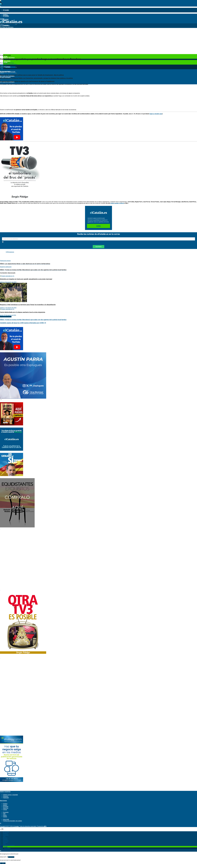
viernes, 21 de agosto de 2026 (8, 307)
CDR (7, 252)
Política (5, 803)
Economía (5, 812)
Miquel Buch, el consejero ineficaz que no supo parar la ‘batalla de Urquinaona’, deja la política (32, 75)
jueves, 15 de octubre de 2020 (8, 64)
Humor (5, 815)
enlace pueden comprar (117, 203)
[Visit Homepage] (3, 0)
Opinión (5, 816)
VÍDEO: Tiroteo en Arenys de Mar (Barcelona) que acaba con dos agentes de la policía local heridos (33, 320)
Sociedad (8, 55)
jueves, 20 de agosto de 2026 (8, 315)
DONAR (2, 19)
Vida (4, 813)
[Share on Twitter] (0, 69)
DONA (98, 226)
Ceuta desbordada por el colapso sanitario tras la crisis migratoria (22, 312)
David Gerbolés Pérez (8, 63)
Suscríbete (7, 67)
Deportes (5, 808)
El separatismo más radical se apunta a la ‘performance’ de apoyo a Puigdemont (27, 81)
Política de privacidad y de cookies (12, 821)
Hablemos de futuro (9, 845)
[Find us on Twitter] (0, 6)
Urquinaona (11, 252)
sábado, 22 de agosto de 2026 (8, 282)
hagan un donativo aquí (156, 114)
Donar (5, 846)
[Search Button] (16, 67)
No (4, 863)
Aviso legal (6, 819)
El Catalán (6, 10)
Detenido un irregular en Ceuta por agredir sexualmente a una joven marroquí (26, 279)
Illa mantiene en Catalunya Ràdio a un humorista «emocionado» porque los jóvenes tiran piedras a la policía (36, 78)
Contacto (5, 796)
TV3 (4, 30)
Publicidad (6, 797)
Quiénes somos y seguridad (10, 794)
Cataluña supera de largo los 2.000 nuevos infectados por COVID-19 (23, 323)
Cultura (5, 809)
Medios (5, 805)
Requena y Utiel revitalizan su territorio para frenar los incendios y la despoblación (28, 304)
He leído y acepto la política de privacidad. (15, 242)
